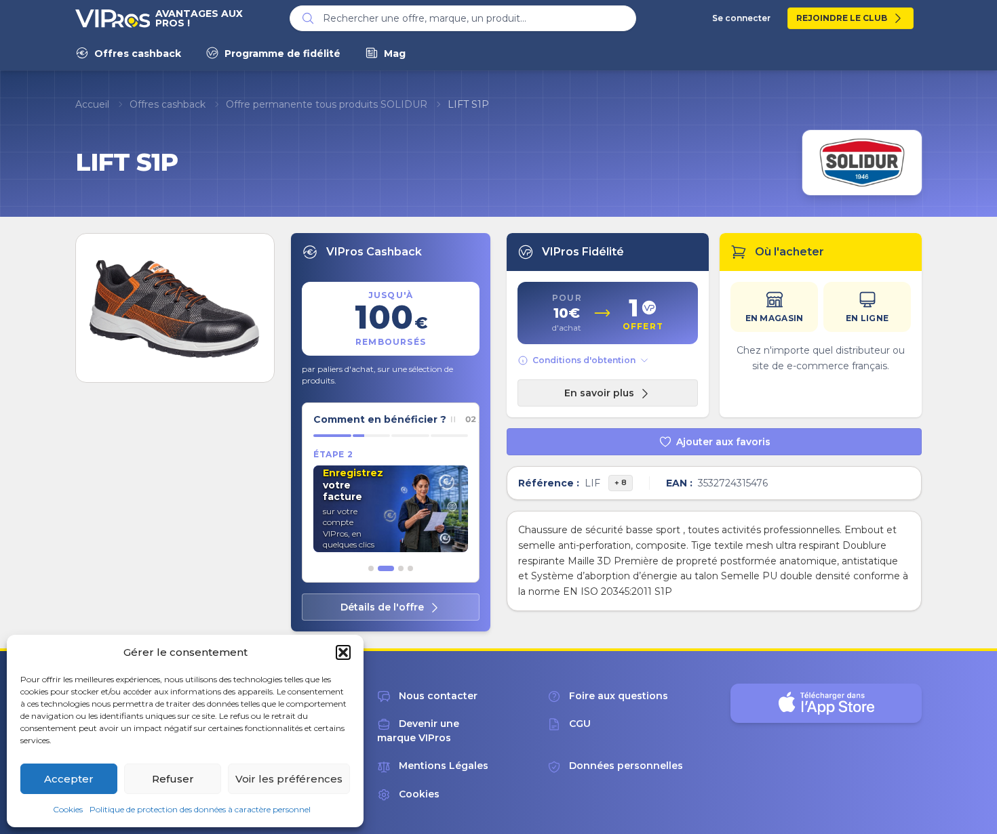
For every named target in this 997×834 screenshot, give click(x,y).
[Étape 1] (371, 568)
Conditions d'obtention (584, 360)
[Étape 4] (410, 568)
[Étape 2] (386, 568)
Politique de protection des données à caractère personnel (200, 809)
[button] (343, 652)
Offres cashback (168, 104)
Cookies (68, 809)
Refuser (173, 778)
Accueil (92, 104)
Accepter (69, 778)
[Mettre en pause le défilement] (453, 419)
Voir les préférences (289, 778)
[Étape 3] (401, 568)
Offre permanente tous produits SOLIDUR (326, 104)
